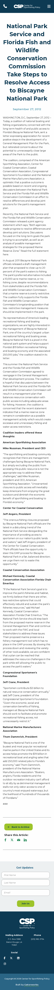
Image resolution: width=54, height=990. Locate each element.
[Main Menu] (49, 6)
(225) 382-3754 (37, 939)
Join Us (26, 903)
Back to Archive (19, 827)
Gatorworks (31, 984)
